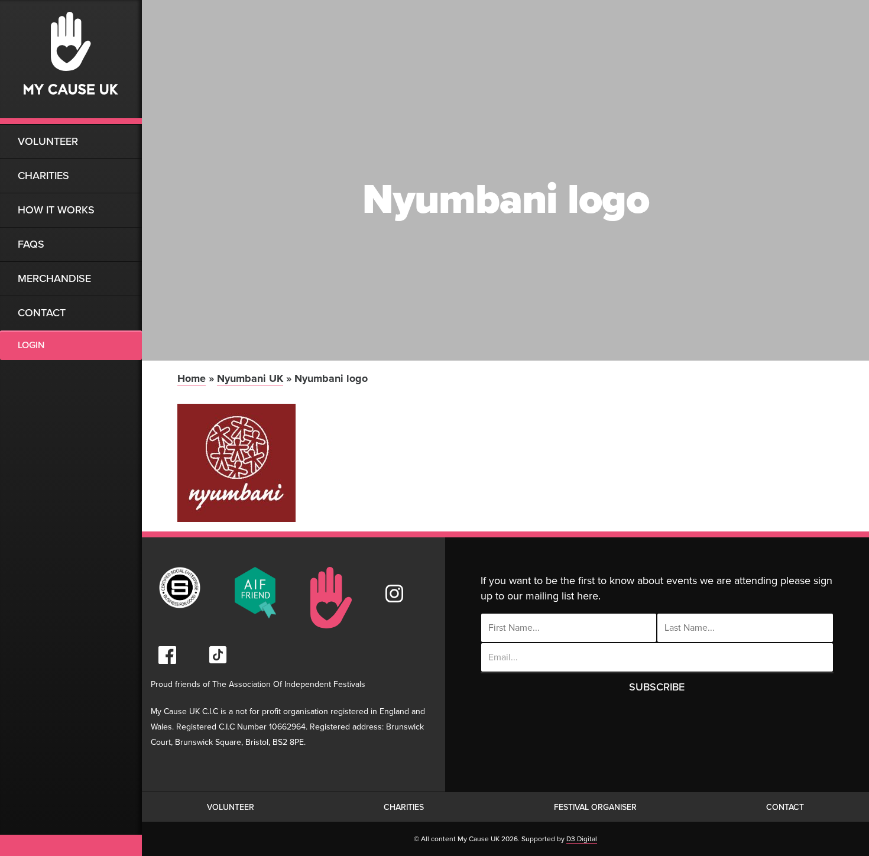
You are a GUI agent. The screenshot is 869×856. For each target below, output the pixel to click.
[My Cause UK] (71, 62)
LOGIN (31, 345)
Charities (43, 175)
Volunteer (48, 141)
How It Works (56, 209)
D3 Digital (581, 839)
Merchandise (54, 278)
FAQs (31, 244)
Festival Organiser (595, 807)
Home (191, 378)
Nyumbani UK (250, 378)
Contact (42, 312)
